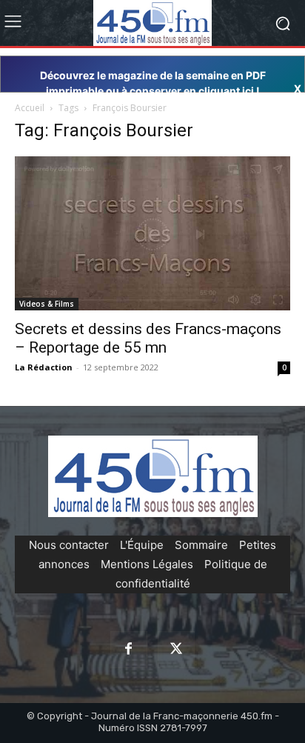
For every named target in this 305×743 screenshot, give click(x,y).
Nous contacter (69, 545)
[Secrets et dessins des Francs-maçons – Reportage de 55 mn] (152, 233)
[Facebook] (128, 649)
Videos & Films (46, 304)
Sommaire (201, 545)
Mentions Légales (147, 564)
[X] (176, 649)
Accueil (29, 107)
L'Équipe (142, 545)
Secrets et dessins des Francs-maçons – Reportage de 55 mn (148, 338)
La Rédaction (44, 367)
